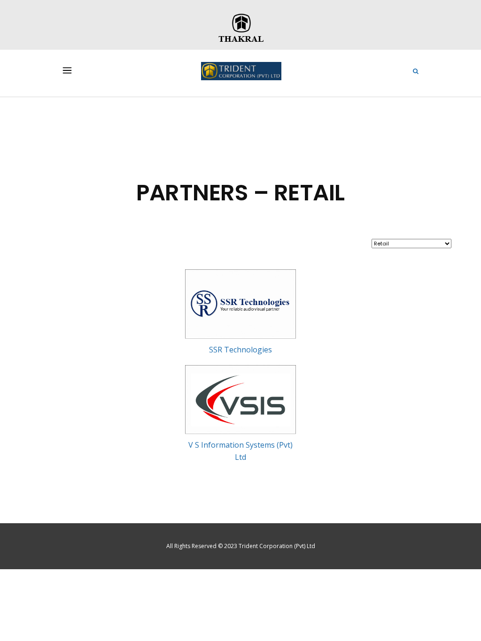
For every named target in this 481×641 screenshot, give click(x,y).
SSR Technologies (240, 349)
